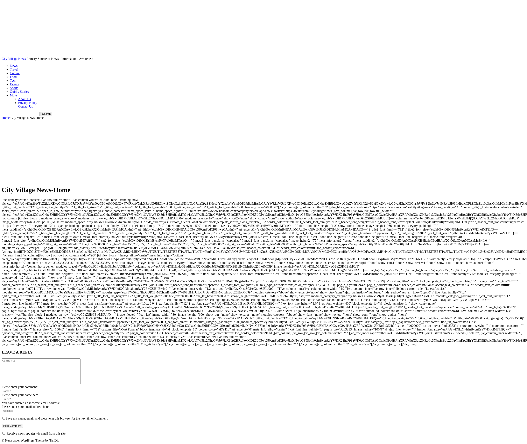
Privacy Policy (27, 102)
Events (14, 84)
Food (13, 77)
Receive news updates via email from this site (35, 433)
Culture (15, 73)
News (13, 65)
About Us (24, 99)
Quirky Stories (19, 91)
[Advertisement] (263, 153)
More (13, 95)
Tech (13, 80)
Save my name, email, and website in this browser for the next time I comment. (57, 418)
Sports (14, 88)
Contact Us (25, 106)
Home (6, 117)
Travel (14, 69)
